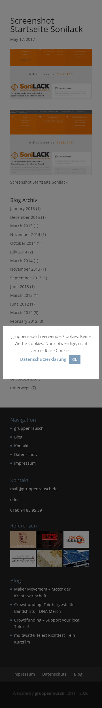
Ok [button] (74, 359)
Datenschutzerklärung (43, 359)
